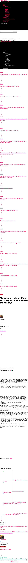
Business (7, 12)
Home (4, 4)
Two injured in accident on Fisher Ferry (9, 210)
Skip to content (3, 0)
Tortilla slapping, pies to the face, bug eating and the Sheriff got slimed (15, 514)
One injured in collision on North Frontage (9, 86)
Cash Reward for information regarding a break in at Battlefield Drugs (14, 503)
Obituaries (7, 14)
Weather (5, 17)
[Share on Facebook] (15, 78)
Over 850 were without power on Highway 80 (10, 243)
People (7, 11)
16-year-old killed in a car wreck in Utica (9, 130)
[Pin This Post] (15, 80)
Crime (6, 9)
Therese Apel (3, 331)
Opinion (7, 16)
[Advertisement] (14, 352)
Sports (6, 6)
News (4, 5)
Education (7, 15)
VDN (11, 370)
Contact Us (5, 21)
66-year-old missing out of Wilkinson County (10, 96)
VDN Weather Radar (9, 18)
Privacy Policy (3, 557)
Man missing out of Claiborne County (8, 275)
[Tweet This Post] (15, 79)
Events (6, 10)
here (11, 458)
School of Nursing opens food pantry (8, 253)
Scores (9, 7)
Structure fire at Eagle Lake (6, 188)
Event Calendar (6, 20)
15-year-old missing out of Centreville (8, 286)
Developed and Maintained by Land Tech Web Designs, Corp (13, 559)
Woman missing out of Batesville (7, 220)
